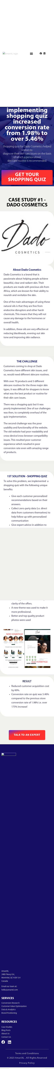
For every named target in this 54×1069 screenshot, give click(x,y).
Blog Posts (6, 1030)
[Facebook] (41, 53)
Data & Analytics (8, 1010)
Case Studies (6, 1027)
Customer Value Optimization (14, 1006)
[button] (31, 53)
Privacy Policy (27, 1063)
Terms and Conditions (27, 1053)
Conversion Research (10, 1003)
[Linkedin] (44, 53)
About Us (5, 1034)
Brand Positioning (9, 1013)
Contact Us (6, 1037)
